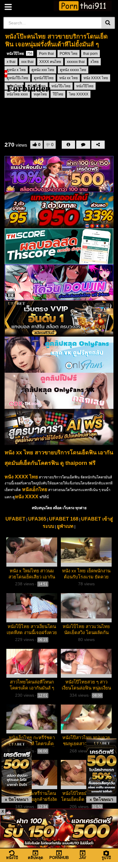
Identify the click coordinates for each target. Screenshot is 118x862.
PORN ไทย (68, 53)
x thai (11, 62)
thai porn (90, 53)
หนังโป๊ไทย (19, 53)
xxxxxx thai (76, 62)
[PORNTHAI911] (83, 6)
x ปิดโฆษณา (16, 799)
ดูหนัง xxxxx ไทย (73, 70)
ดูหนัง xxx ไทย (42, 70)
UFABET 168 (63, 518)
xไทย (94, 62)
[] (108, 23)
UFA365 (37, 518)
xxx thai (27, 62)
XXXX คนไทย (50, 62)
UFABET (15, 518)
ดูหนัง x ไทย (16, 70)
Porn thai (46, 53)
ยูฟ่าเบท (65, 526)
